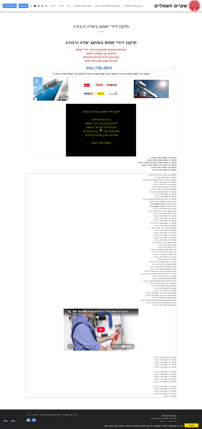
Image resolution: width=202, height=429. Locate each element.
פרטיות (162, 421)
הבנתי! (191, 425)
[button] (42, 6)
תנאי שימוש (172, 421)
